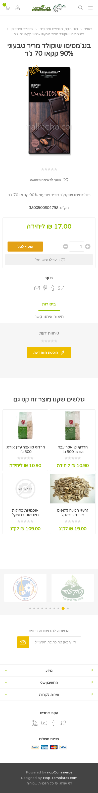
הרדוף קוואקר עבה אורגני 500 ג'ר (73, 449)
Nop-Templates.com (60, 778)
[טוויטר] (63, 723)
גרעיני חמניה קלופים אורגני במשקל (72, 512)
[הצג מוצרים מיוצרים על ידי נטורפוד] (73, 588)
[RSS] (35, 723)
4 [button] (54, 608)
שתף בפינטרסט (45, 288)
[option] (72, 588)
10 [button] (30, 608)
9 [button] (34, 608)
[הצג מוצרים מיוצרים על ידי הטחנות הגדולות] (25, 588)
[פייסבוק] (54, 723)
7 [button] (42, 608)
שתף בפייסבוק (53, 288)
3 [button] (58, 608)
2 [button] (63, 608)
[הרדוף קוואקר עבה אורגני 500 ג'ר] (72, 425)
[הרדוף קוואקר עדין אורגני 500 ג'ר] (25, 425)
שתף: (49, 278)
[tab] (49, 304)
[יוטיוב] (44, 723)
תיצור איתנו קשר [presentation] (49, 316)
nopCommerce (59, 772)
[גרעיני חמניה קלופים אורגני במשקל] (72, 489)
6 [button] (46, 608)
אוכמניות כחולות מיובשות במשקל (25, 512)
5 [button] (50, 608)
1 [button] (68, 608)
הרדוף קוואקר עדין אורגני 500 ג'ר (25, 449)
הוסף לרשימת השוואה (45, 180)
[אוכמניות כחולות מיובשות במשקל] (25, 489)
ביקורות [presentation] (49, 304)
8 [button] (38, 608)
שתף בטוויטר (61, 288)
